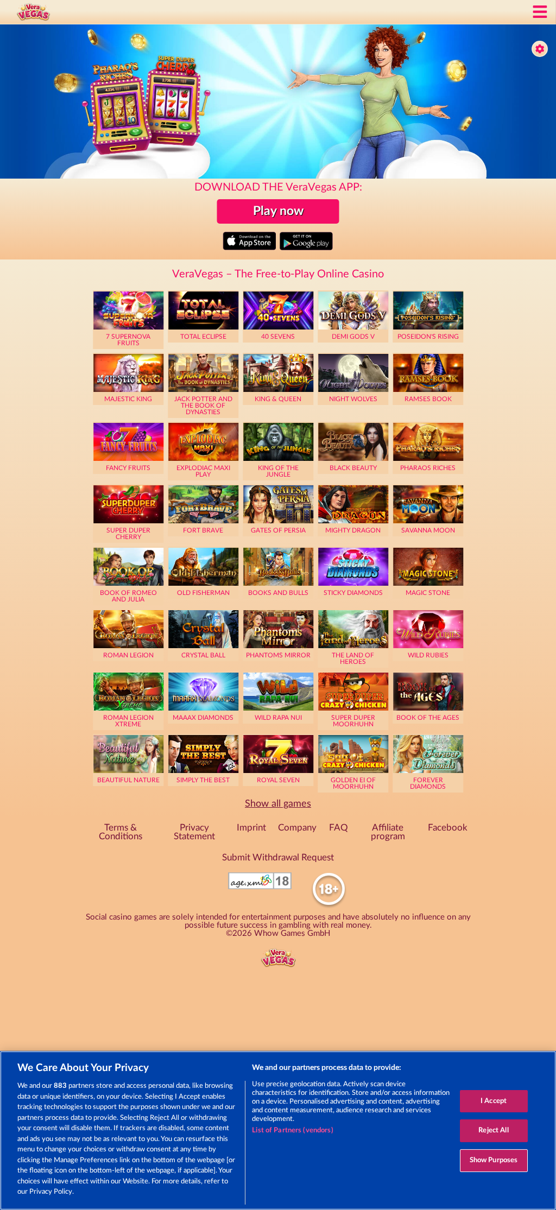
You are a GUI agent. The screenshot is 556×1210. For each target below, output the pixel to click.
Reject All (493, 1130)
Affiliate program (388, 832)
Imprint (251, 827)
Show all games (278, 804)
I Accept (494, 1101)
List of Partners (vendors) (292, 1130)
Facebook (447, 827)
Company (297, 827)
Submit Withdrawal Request (278, 857)
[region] (278, 1130)
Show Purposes (494, 1160)
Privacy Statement (194, 832)
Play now (278, 211)
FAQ (338, 827)
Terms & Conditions (120, 832)
